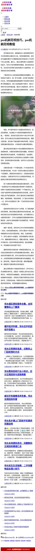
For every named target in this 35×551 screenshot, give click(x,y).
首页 (7, 16)
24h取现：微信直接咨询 (18, 549)
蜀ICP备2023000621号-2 (8, 537)
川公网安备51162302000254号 (25, 537)
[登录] (1, 30)
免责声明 (23, 540)
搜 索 (19, 28)
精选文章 (7, 19)
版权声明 (17, 540)
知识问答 (7, 21)
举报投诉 (28, 540)
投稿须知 (12, 540)
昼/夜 (4, 32)
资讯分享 (7, 23)
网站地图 (6, 540)
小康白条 (5, 49)
